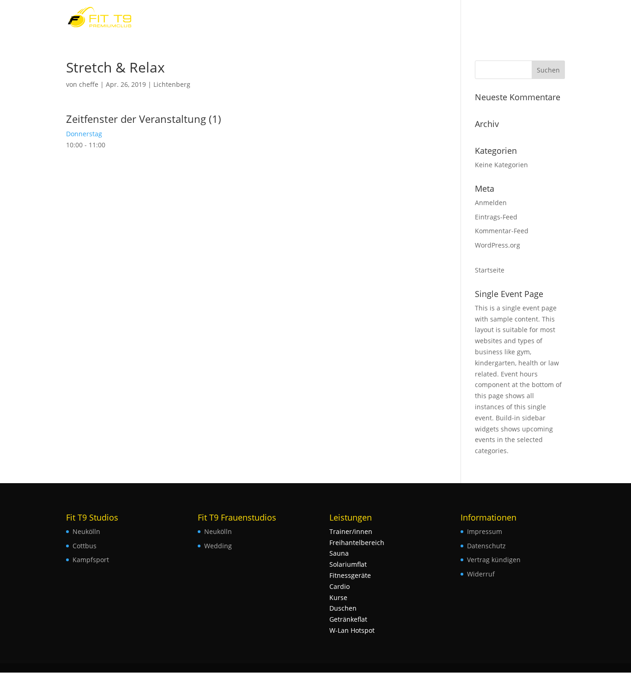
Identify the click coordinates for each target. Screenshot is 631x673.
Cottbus (85, 545)
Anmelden (491, 202)
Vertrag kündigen (494, 559)
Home (510, 17)
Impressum (484, 531)
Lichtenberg (171, 84)
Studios (544, 17)
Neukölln (86, 531)
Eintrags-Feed (496, 216)
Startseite (489, 270)
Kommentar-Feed (501, 230)
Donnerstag (84, 133)
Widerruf (481, 574)
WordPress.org (497, 245)
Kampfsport (91, 559)
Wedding (218, 545)
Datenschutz (486, 545)
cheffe (88, 84)
